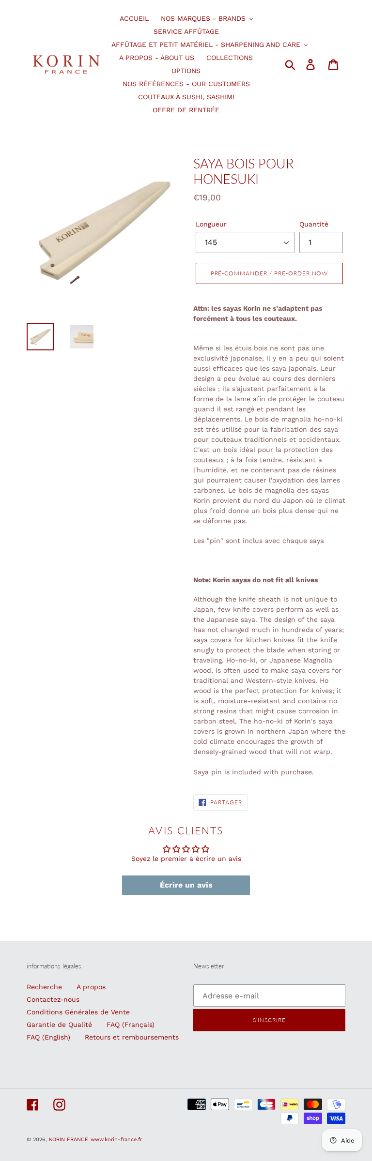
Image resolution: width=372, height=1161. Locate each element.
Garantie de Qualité (59, 1024)
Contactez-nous (53, 999)
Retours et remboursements (132, 1037)
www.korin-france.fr (116, 1139)
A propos (91, 987)
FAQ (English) (48, 1037)
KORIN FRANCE (68, 1139)
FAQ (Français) (131, 1024)
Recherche (44, 987)
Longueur (211, 224)
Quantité (313, 224)
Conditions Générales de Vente (78, 1012)
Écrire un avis (186, 885)
